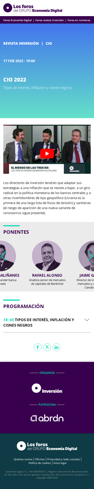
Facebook (38, 347)
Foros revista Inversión (49, 20)
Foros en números (79, 20)
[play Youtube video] (47, 153)
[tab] (47, 322)
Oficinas (40, 459)
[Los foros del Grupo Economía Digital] (32, 8)
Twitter (47, 347)
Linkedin (56, 347)
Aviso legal (59, 463)
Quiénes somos (23, 459)
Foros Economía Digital (17, 20)
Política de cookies (40, 463)
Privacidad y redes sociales (63, 459)
